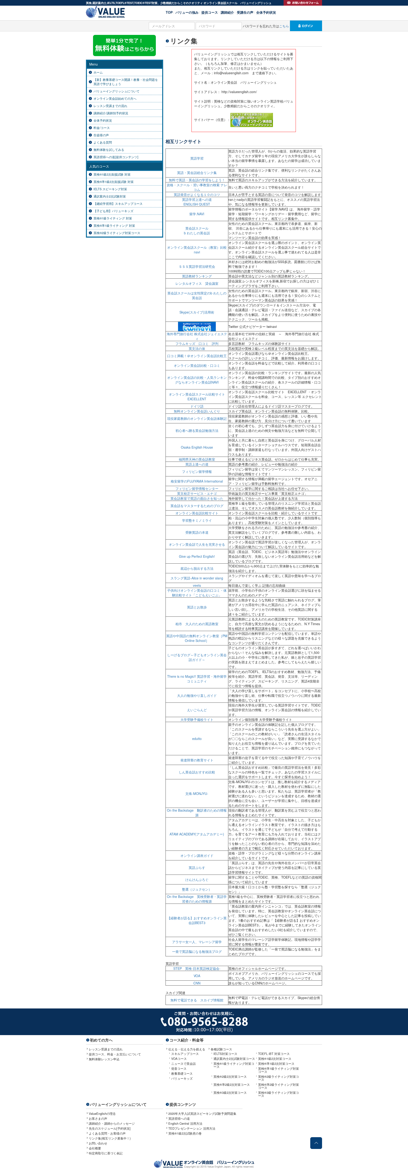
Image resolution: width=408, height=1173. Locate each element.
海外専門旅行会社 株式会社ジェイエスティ (197, 336)
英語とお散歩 (197, 607)
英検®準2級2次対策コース (231, 1084)
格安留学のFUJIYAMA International (197, 481)
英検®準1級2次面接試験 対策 (114, 182)
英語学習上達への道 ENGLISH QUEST (197, 202)
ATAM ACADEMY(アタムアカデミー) (197, 834)
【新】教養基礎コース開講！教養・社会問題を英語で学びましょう (126, 82)
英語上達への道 (196, 464)
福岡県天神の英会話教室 (197, 459)
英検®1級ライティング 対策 (113, 218)
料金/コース (102, 128)
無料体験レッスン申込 (104, 1059)
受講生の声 (245, 12)
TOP (169, 12)
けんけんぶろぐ (196, 879)
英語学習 (197, 158)
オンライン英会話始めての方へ (115, 98)
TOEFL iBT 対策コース (274, 1053)
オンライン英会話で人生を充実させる (197, 544)
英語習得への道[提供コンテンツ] (116, 157)
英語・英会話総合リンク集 (197, 172)
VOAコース (179, 1058)
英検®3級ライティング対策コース (278, 1094)
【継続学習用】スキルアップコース (118, 204)
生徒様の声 (101, 135)
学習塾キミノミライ (197, 520)
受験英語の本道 (196, 532)
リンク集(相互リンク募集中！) (110, 1138)
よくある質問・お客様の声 (107, 1133)
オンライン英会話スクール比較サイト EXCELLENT (198, 396)
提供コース (209, 12)
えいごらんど (197, 709)
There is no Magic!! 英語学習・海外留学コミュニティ (197, 678)
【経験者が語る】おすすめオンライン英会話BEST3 (197, 920)
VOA (197, 975)
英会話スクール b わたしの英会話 (197, 230)
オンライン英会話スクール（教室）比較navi (197, 249)
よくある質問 (103, 142)
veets (197, 585)
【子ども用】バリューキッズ (113, 211)
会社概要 (95, 1148)
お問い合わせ (98, 1143)
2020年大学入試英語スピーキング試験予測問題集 (202, 1113)
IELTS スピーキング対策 (110, 189)
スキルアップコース (185, 1053)
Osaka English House (197, 447)
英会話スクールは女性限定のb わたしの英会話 (196, 295)
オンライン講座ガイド (196, 855)
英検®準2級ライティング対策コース (278, 1086)
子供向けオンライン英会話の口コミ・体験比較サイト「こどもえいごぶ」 (197, 592)
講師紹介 (227, 12)
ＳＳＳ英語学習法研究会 (197, 266)
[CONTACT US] (303, 3)
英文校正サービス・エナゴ (197, 493)
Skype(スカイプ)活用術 (196, 312)
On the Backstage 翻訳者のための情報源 (197, 812)
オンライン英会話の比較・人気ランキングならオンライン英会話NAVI (197, 379)
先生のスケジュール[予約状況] (110, 1128)
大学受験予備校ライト (196, 719)
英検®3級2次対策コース (230, 1092)
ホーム (98, 72)
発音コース (179, 1068)
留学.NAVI (196, 213)
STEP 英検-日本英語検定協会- (197, 968)
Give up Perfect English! (197, 556)
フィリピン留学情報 (197, 471)
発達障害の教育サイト (196, 760)
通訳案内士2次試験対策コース (234, 1058)
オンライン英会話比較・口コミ (197, 365)
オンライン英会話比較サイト (196, 513)
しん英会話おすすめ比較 (197, 772)
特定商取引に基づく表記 (106, 1153)
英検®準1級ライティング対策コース (278, 1070)
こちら (284, 26)
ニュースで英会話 (183, 1063)
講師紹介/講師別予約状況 (111, 113)
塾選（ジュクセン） (197, 889)
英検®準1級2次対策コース (276, 1063)
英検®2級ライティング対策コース (117, 233)
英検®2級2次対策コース (230, 1076)
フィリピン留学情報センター (196, 488)
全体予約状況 (266, 12)
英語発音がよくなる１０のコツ (197, 194)
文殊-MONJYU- (196, 793)
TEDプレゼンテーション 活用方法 (191, 1128)
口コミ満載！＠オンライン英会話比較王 (197, 355)
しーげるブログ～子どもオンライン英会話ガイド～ (197, 657)
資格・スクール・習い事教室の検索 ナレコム (197, 187)
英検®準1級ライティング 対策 (114, 225)
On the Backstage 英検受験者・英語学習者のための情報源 (197, 899)
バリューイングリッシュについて (117, 91)
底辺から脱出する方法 (196, 568)
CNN (196, 983)
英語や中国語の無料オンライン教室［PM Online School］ (196, 638)
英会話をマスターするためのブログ (196, 505)
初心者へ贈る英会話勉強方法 (196, 430)
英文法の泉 (197, 348)
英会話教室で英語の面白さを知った (196, 498)
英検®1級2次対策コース (274, 1058)
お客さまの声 (98, 1118)
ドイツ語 (197, 406)
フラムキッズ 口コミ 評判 (196, 343)
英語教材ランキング (197, 276)
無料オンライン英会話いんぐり (197, 411)
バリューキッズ (182, 1078)
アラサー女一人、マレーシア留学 (197, 941)
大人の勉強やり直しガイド (197, 695)
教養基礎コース (182, 1073)
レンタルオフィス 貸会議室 (196, 283)
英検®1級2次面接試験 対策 (112, 174)
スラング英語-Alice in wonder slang (196, 578)
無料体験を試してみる (109, 150)
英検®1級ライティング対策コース (233, 1065)
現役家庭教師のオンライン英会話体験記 (197, 418)
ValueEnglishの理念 (102, 1113)
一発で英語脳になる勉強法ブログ (197, 951)
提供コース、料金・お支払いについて (115, 1054)
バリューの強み (187, 12)
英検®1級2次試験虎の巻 (185, 1133)
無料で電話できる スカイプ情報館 (196, 1000)
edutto (197, 738)
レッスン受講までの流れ (110, 106)
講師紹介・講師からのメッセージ (112, 1123)
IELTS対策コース (225, 1053)
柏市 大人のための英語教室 (196, 623)
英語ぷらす (197, 867)
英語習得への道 (179, 1118)
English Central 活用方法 (185, 1123)
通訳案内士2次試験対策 (110, 196)
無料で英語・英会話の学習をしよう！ (197, 180)
